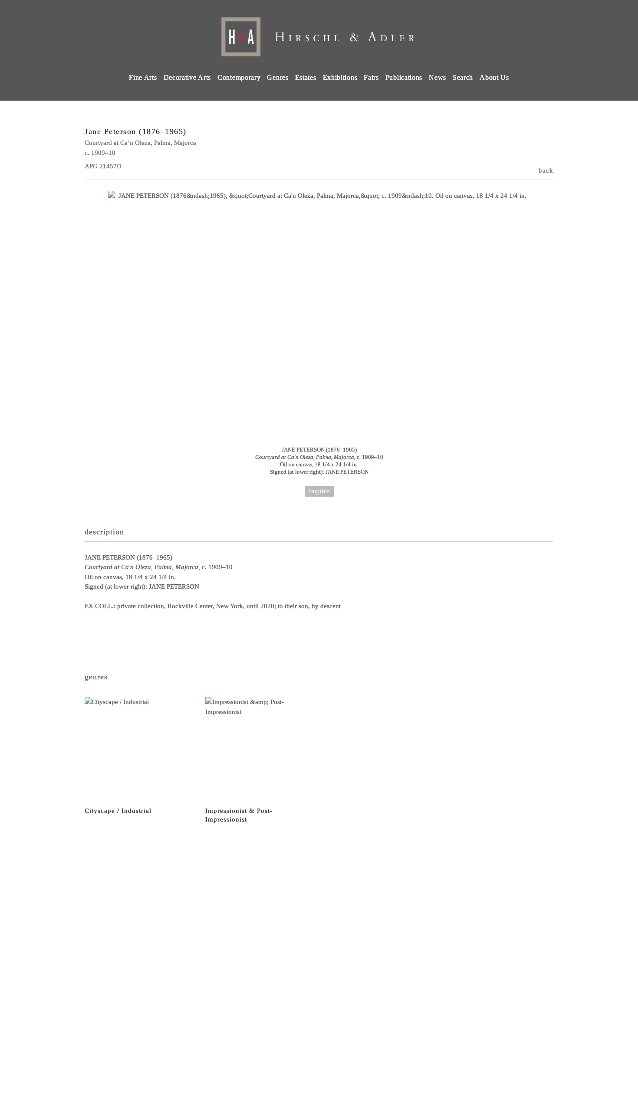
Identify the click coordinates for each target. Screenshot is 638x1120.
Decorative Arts (187, 77)
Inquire (319, 491)
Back (546, 170)
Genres (277, 77)
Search (463, 77)
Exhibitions (340, 77)
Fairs (371, 77)
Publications (403, 77)
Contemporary (238, 77)
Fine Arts (143, 77)
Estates (305, 77)
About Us (494, 77)
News (437, 77)
